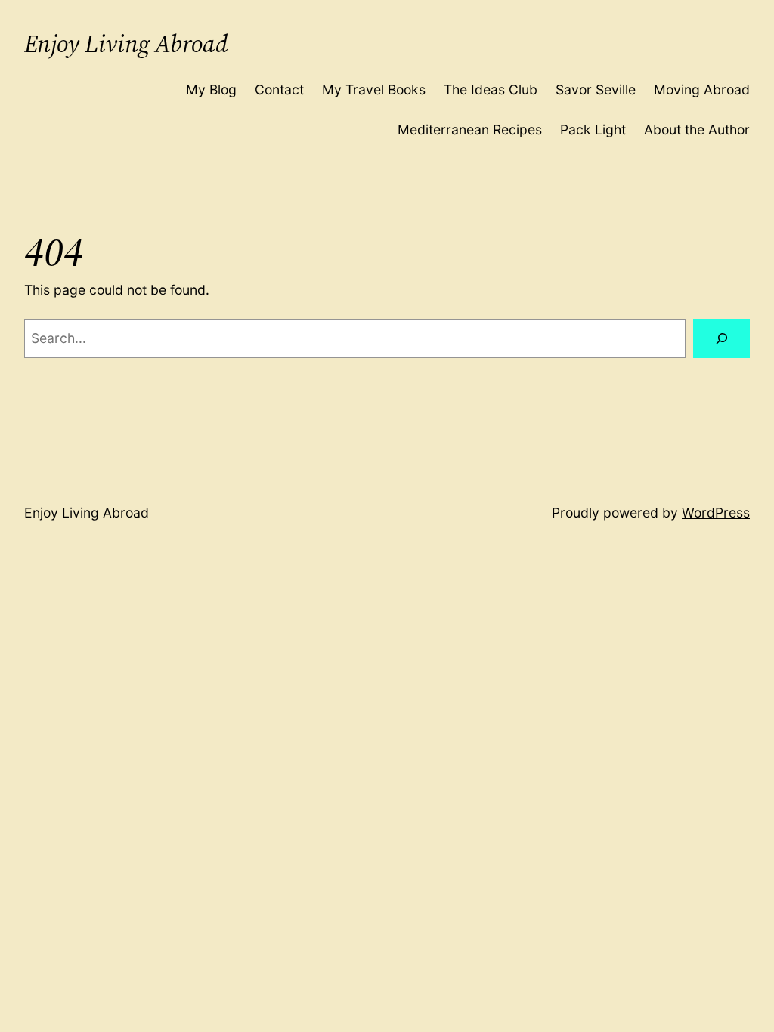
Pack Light (593, 129)
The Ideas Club (490, 89)
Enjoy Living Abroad (126, 43)
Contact (279, 89)
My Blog (211, 89)
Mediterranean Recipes (470, 129)
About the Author (697, 129)
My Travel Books (374, 89)
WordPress (716, 513)
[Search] (721, 338)
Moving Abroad (702, 89)
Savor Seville (596, 89)
